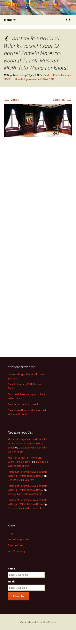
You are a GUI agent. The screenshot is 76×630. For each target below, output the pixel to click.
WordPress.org (17, 551)
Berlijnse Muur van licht (21, 480)
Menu (8, 20)
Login (11, 533)
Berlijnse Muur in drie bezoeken (26, 508)
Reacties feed (16, 545)
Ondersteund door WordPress (38, 622)
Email (11, 581)
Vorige (11, 99)
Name (11, 568)
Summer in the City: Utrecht (24, 404)
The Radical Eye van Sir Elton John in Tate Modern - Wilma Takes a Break (27, 443)
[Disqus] (38, 197)
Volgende (62, 99)
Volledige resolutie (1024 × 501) (36, 79)
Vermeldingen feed (19, 539)
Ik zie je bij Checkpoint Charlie (25, 494)
